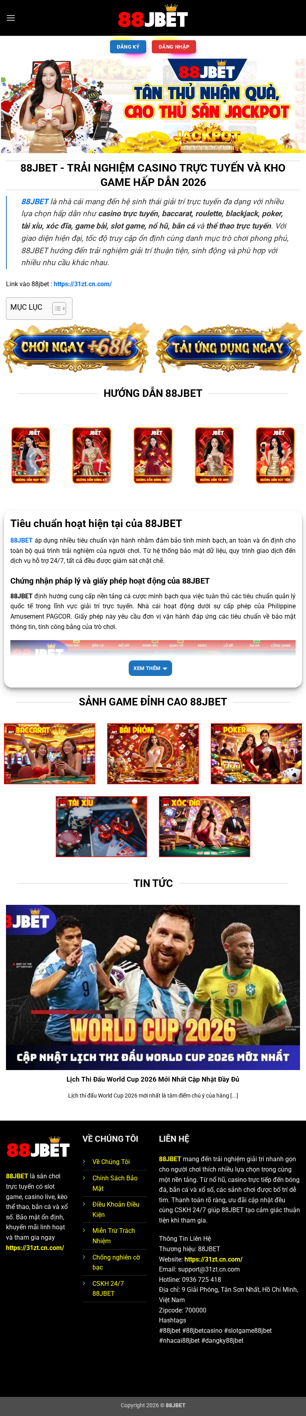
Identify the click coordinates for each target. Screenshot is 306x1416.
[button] (11, 17)
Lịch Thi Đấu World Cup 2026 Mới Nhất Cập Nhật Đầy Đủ (153, 1079)
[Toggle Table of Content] (55, 308)
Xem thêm (146, 668)
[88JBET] (153, 18)
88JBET (17, 1176)
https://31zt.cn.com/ (35, 1248)
